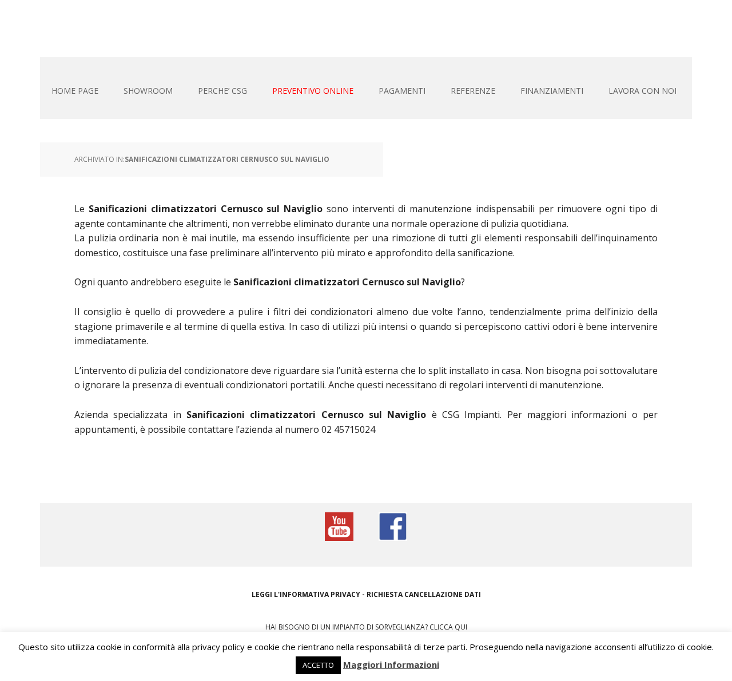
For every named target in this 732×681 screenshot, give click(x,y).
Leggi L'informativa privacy (306, 594)
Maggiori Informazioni (391, 664)
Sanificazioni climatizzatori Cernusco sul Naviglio (227, 159)
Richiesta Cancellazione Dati (424, 594)
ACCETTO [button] (318, 665)
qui (461, 627)
